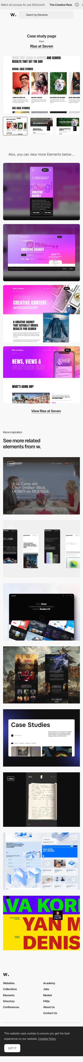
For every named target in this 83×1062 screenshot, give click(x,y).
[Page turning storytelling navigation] (41, 799)
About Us (49, 1007)
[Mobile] (41, 191)
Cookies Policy (47, 1038)
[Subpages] (41, 861)
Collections (10, 989)
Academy (49, 983)
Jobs (46, 989)
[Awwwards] (13, 14)
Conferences (11, 1007)
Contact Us (50, 1013)
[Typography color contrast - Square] (41, 923)
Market (47, 995)
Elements (8, 995)
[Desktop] (41, 252)
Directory (9, 1001)
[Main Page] (41, 612)
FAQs (46, 1001)
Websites (8, 983)
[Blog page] (41, 375)
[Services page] (41, 313)
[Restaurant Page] (41, 486)
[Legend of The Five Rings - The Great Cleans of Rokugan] (41, 675)
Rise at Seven (41, 46)
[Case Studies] (41, 738)
